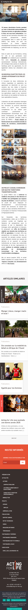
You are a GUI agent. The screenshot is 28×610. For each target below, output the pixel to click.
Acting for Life (7, 2)
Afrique (5, 504)
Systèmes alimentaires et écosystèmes (11, 488)
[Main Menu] (1, 1)
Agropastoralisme (9, 484)
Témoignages (6, 531)
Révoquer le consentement (14, 608)
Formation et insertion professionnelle (10, 493)
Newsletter (6, 497)
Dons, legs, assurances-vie (10, 550)
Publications (6, 514)
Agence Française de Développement (14, 261)
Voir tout (14, 438)
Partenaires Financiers (9, 537)
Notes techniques (8, 521)
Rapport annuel (7, 517)
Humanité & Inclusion (18, 60)
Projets (4, 501)
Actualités (5, 478)
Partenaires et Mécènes (9, 534)
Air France (11, 263)
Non (8, 600)
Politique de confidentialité (18, 600)
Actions (5, 481)
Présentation (6, 474)
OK (4, 600)
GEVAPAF (4, 58)
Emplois (6, 507)
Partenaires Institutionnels (11, 540)
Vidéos (4, 524)
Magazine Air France (8, 527)
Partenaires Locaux (8, 544)
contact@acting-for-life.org (14, 586)
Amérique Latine (7, 511)
